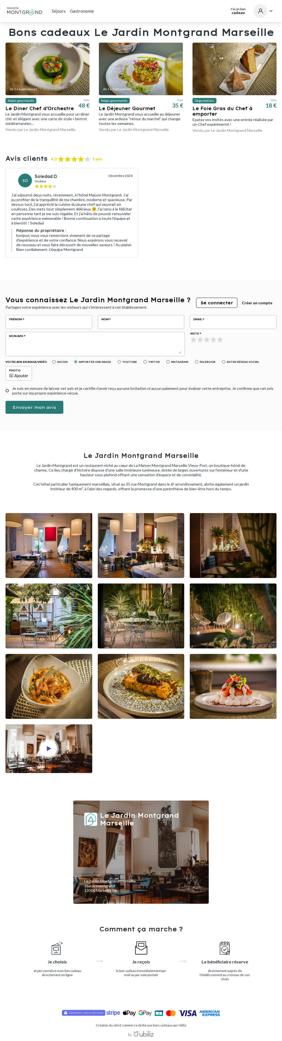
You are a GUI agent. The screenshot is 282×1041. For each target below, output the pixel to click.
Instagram (179, 361)
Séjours (59, 11)
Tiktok (154, 361)
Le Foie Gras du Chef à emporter (222, 111)
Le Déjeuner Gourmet (127, 108)
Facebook (207, 361)
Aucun (62, 361)
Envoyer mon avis (34, 407)
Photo (14, 370)
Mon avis (16, 336)
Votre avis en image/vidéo (26, 361)
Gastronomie (82, 11)
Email (197, 319)
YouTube (129, 361)
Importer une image (95, 361)
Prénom (15, 319)
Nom (105, 319)
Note (194, 333)
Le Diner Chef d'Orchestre (40, 108)
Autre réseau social (243, 361)
